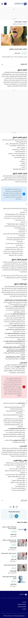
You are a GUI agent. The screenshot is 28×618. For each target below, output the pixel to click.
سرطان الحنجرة (19, 245)
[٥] (6, 237)
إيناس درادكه (13, 571)
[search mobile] (5, 4)
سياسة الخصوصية (22, 604)
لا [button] (11, 516)
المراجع (24, 500)
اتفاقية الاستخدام (22, 607)
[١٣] (10, 455)
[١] (26, 76)
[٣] (15, 181)
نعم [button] (16, 516)
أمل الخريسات (13, 548)
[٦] (14, 263)
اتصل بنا (24, 609)
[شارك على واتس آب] (17, 507)
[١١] (26, 401)
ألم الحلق (24, 53)
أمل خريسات (13, 534)
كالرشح (15, 176)
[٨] (9, 304)
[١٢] (12, 442)
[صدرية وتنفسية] (21, 3)
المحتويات (23, 64)
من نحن (24, 602)
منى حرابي (13, 559)
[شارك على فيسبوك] (10, 507)
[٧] (1, 267)
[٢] (7, 85)
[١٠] (20, 354)
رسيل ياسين (13, 584)
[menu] (2, 4)
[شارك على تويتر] (14, 507)
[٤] (15, 219)
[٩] (8, 304)
